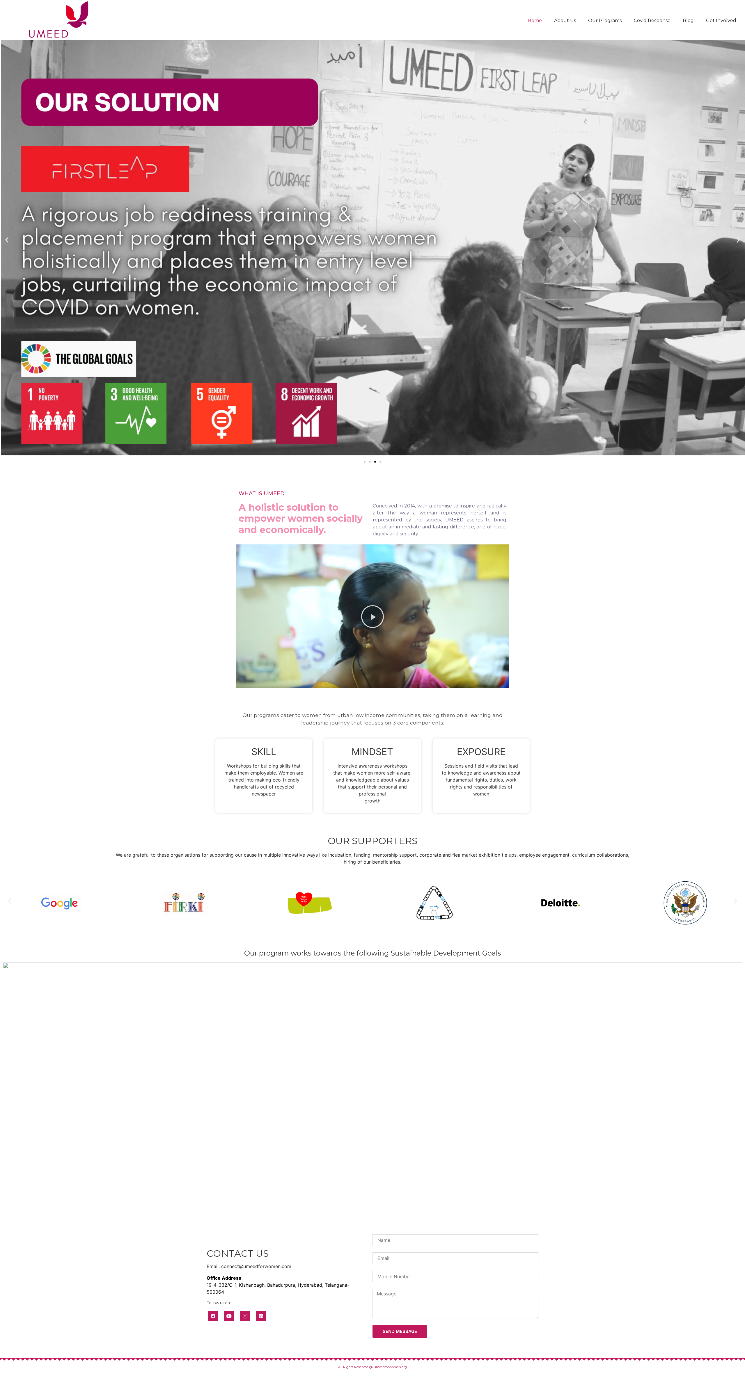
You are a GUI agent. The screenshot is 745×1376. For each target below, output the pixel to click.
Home (535, 20)
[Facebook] (213, 1316)
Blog (688, 20)
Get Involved (721, 20)
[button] (365, 462)
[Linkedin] (261, 1316)
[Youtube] (229, 1316)
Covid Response (652, 20)
